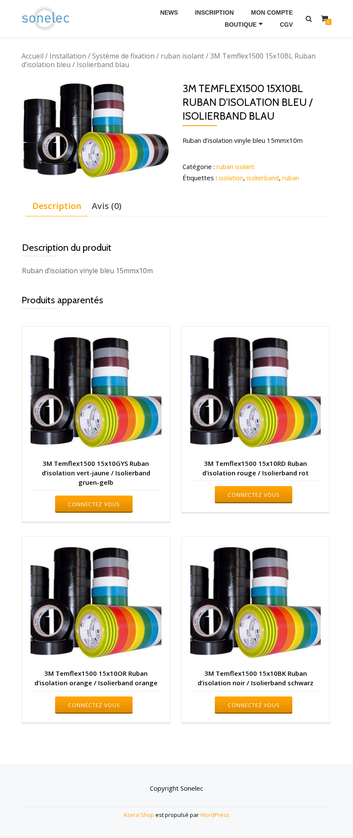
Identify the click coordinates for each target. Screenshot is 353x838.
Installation (68, 56)
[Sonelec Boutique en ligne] (47, 18)
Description (56, 206)
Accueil (32, 56)
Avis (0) (106, 206)
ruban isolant (182, 56)
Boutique (241, 24)
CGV (286, 24)
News (169, 12)
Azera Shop (139, 815)
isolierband (263, 177)
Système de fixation (123, 56)
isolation (231, 177)
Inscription (214, 12)
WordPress (214, 815)
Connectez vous (94, 504)
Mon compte (272, 12)
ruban (290, 177)
